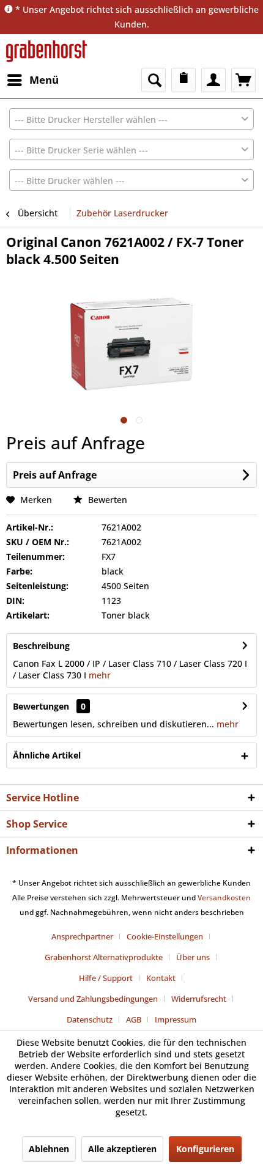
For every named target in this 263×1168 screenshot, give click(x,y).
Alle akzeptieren (122, 1149)
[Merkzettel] (183, 80)
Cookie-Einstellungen (165, 936)
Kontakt (161, 977)
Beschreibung (41, 646)
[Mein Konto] (213, 80)
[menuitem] (32, 80)
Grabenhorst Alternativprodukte (104, 957)
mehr (98, 675)
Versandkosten (224, 897)
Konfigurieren (205, 1149)
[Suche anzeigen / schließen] (153, 80)
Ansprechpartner (82, 936)
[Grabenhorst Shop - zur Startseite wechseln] (46, 51)
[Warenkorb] (243, 80)
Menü (44, 80)
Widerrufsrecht (198, 998)
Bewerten (106, 499)
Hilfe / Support (106, 977)
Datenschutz (90, 1019)
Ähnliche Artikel (47, 755)
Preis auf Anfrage (55, 475)
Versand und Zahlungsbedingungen (93, 998)
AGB (133, 1019)
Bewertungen (41, 706)
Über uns (193, 957)
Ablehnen (49, 1149)
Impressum (175, 1019)
